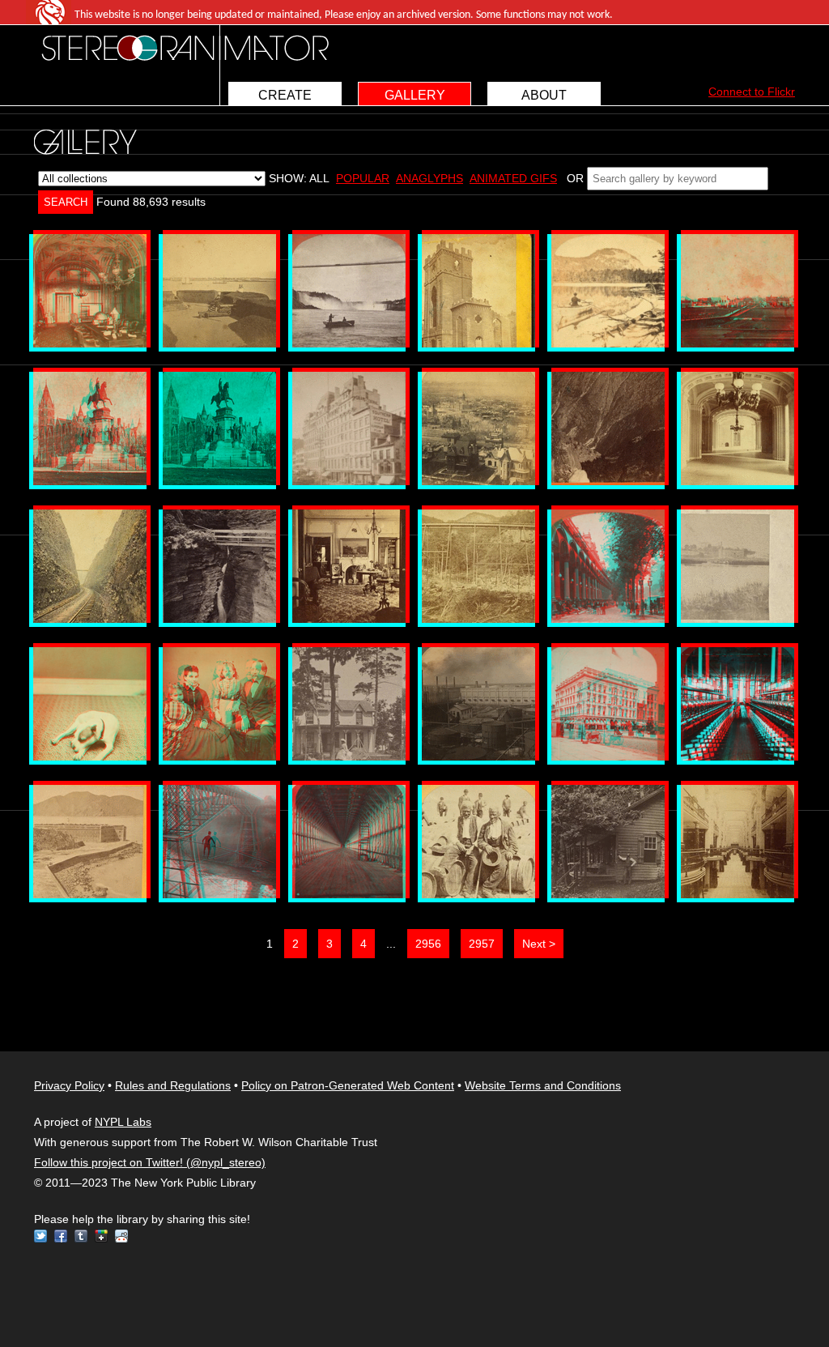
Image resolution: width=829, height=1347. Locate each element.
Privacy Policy (69, 1085)
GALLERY (415, 95)
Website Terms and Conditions (543, 1085)
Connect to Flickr (751, 91)
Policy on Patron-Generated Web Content (347, 1085)
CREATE (285, 95)
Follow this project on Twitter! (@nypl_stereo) (150, 1162)
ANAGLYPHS (429, 178)
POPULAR (362, 178)
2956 (428, 943)
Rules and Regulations (173, 1085)
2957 (482, 943)
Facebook (60, 1236)
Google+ (101, 1236)
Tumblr (80, 1236)
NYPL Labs (123, 1121)
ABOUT (544, 95)
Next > (538, 943)
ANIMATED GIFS (513, 178)
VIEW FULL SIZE (90, 290)
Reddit (121, 1236)
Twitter (40, 1236)
